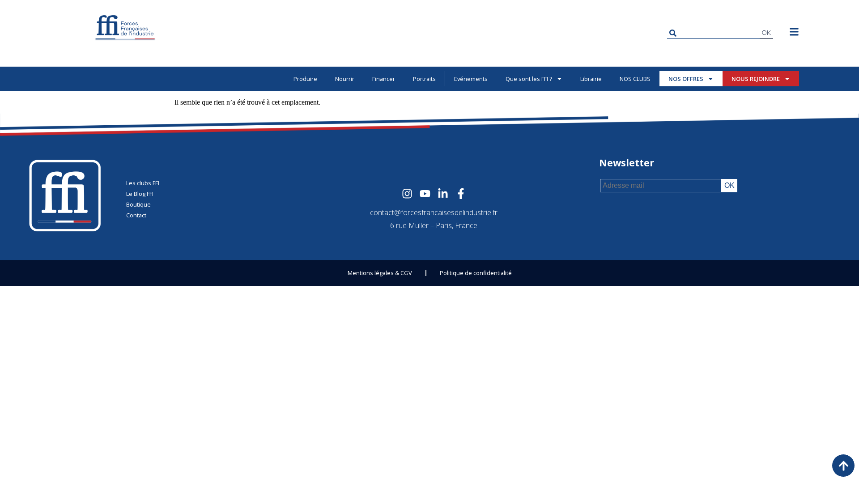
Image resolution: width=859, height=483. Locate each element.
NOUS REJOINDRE (755, 79)
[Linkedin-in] (443, 193)
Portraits (424, 79)
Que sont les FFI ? (529, 79)
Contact (136, 215)
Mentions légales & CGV (380, 273)
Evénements (471, 79)
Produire (305, 79)
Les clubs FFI (142, 183)
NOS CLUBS (635, 79)
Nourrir (344, 79)
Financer (383, 79)
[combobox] (713, 33)
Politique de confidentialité (476, 273)
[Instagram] (407, 193)
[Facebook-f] (460, 193)
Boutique (138, 204)
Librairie (591, 79)
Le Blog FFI (139, 194)
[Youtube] (425, 193)
